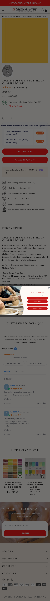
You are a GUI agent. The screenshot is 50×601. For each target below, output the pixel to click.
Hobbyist (37, 298)
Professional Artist (37, 305)
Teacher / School (37, 301)
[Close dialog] (48, 288)
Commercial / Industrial (37, 308)
